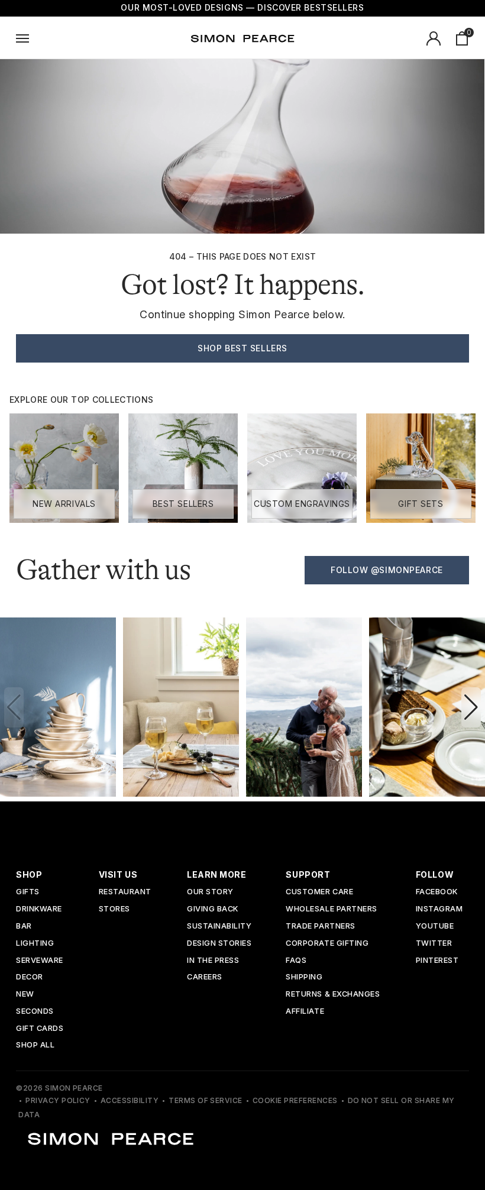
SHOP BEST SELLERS (242, 348)
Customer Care (319, 892)
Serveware (39, 961)
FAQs (296, 961)
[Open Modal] (22, 38)
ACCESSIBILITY (130, 1100)
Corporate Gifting (327, 944)
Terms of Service (205, 1100)
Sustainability (219, 926)
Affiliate (305, 1012)
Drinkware (39, 909)
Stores (114, 909)
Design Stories (219, 944)
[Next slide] (471, 707)
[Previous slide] (14, 707)
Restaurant (125, 892)
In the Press (213, 961)
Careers (204, 977)
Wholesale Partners (331, 909)
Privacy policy (57, 1100)
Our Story (210, 892)
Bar (24, 926)
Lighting (35, 944)
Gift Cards (39, 1029)
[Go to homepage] (242, 38)
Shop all (35, 1045)
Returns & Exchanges (333, 994)
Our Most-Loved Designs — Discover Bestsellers (242, 7)
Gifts (28, 892)
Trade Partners (320, 926)
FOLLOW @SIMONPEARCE (387, 570)
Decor (29, 977)
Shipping (304, 977)
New (25, 994)
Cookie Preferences (295, 1100)
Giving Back (212, 909)
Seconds (35, 1012)
